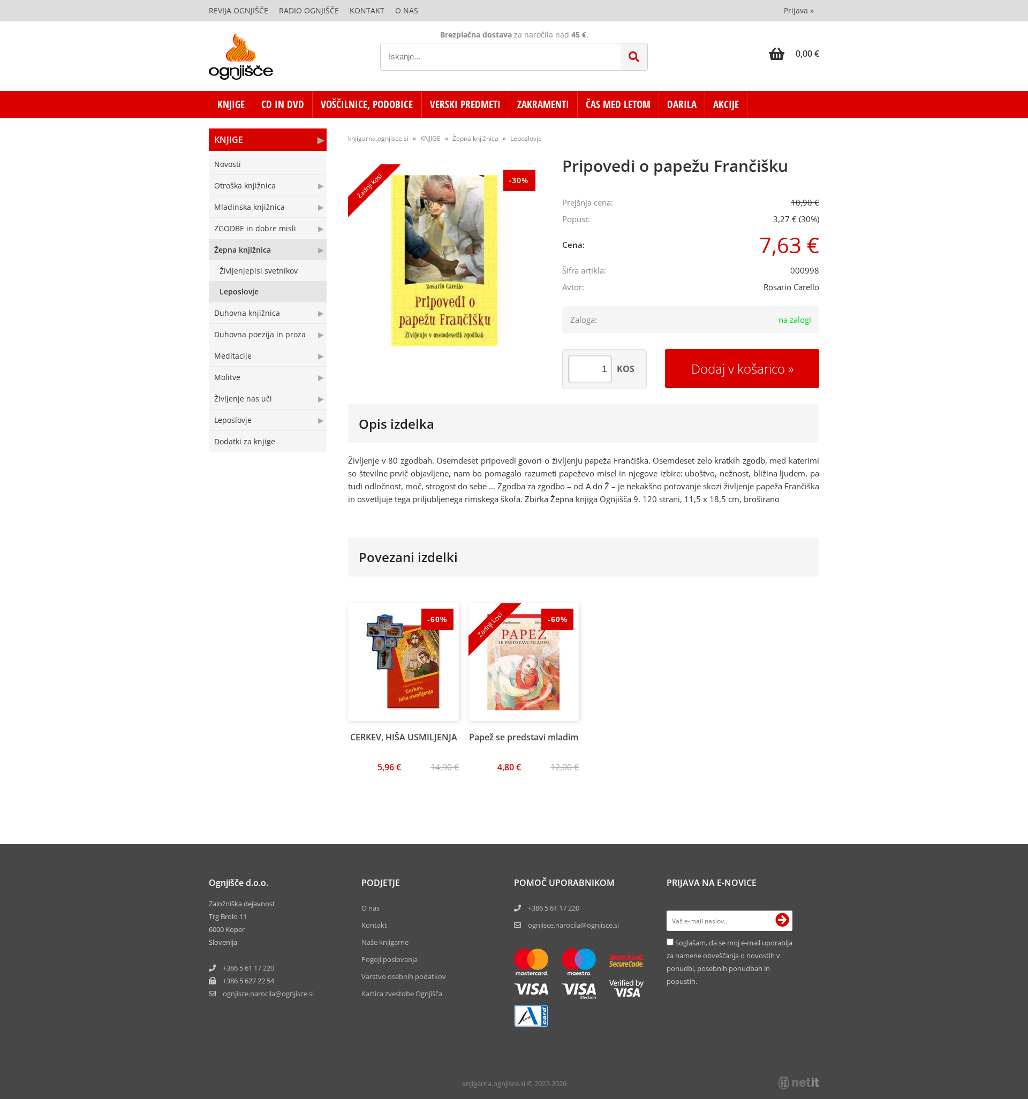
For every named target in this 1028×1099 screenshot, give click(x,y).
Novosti (227, 164)
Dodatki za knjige (244, 441)
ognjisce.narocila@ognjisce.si (573, 925)
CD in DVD (282, 104)
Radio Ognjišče (309, 10)
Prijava (799, 10)
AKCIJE (726, 104)
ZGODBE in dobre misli (255, 228)
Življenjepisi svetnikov (259, 271)
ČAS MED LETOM (618, 104)
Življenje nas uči (243, 398)
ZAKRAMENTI (543, 104)
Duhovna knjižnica (247, 313)
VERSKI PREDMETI (465, 104)
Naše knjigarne (385, 942)
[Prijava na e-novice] (782, 921)
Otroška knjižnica (245, 185)
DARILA (682, 104)
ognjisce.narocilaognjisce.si (268, 993)
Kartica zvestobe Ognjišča (401, 993)
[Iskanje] (634, 56)
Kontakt (367, 10)
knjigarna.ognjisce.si (378, 138)
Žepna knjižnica (242, 250)
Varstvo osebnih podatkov (403, 976)
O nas (406, 10)
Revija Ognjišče (238, 10)
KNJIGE (231, 104)
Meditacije (233, 356)
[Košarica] (794, 53)
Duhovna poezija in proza (260, 334)
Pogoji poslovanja (389, 959)
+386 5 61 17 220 (248, 968)
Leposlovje (239, 291)
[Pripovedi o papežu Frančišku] (444, 260)
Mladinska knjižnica (249, 207)
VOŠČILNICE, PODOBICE (367, 104)
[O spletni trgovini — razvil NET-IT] (798, 1083)
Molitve (227, 377)
